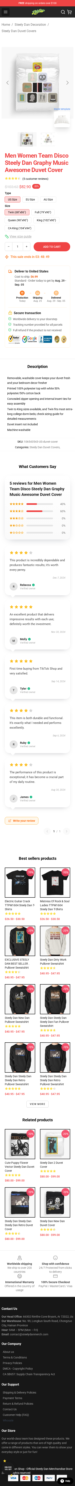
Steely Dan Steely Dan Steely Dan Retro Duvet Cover (19, 1225)
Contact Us (10, 1409)
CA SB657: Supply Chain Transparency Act (29, 1374)
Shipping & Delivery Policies (19, 1392)
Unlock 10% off (8, 1468)
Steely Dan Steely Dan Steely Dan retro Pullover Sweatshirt (18, 1080)
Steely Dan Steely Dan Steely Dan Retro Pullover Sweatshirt (53, 1080)
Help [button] (67, 1481)
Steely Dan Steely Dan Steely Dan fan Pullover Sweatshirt (54, 1021)
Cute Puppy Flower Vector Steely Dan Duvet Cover (19, 1166)
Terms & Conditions (15, 1357)
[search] (63, 12)
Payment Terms (12, 1398)
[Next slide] (67, 83)
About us (8, 1351)
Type (8, 193)
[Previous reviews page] (47, 831)
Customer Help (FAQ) (16, 1414)
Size (7, 205)
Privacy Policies (12, 1363)
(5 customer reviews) (35, 178)
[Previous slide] (8, 83)
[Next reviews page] (66, 831)
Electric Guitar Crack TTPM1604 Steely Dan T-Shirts (20, 905)
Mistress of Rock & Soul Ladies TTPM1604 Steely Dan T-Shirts (54, 905)
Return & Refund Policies (18, 1403)
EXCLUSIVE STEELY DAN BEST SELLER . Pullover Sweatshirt (17, 963)
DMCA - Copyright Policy (18, 1368)
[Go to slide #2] (48, 139)
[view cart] (69, 12)
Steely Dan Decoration (30, 25)
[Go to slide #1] (27, 139)
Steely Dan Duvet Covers (19, 31)
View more (37, 1104)
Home (6, 25)
